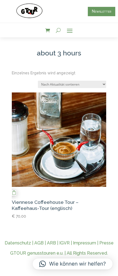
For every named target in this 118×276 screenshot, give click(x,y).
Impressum (84, 243)
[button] (73, 263)
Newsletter (101, 11)
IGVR (64, 243)
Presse (106, 243)
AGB (39, 243)
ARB (51, 243)
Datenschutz (18, 243)
